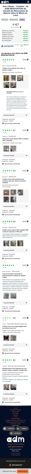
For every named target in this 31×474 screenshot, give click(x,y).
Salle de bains (15, 411)
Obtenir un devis (22, 471)
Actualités (15, 415)
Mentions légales (15, 418)
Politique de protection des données (15, 422)
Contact (16, 416)
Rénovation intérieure (15, 410)
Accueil (15, 408)
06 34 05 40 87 (16, 455)
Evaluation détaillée (9, 115)
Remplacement (14, 19)
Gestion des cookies (15, 423)
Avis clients (15, 413)
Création (22, 19)
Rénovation (5, 19)
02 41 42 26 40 (16, 453)
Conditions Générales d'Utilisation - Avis (15, 420)
